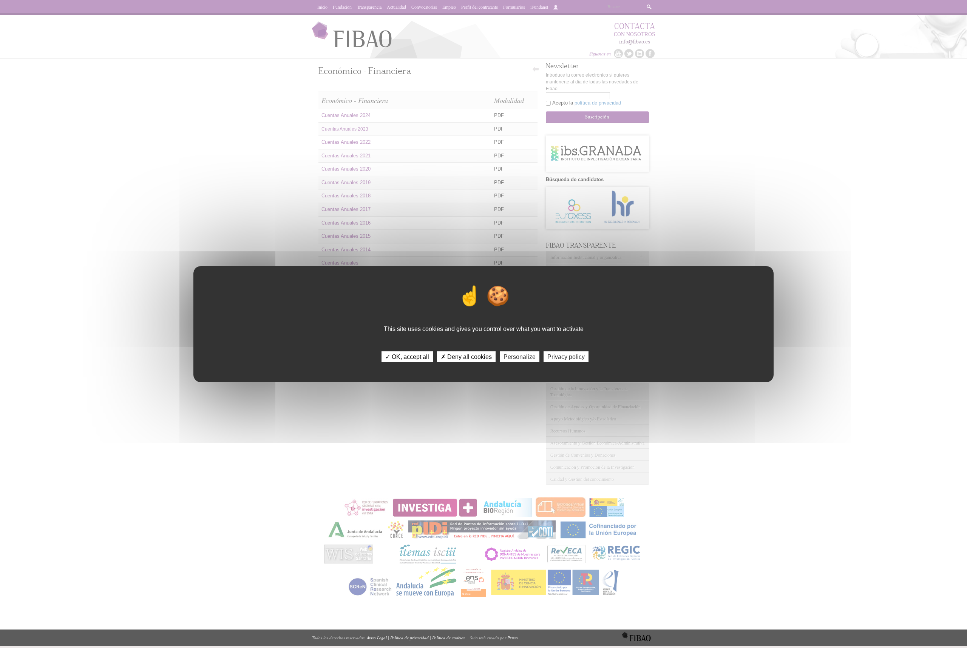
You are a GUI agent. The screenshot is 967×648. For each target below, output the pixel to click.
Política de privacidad (409, 637)
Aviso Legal (377, 637)
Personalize (520, 356)
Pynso (512, 637)
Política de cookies (448, 637)
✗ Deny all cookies (466, 356)
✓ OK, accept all (407, 356)
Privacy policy (566, 356)
